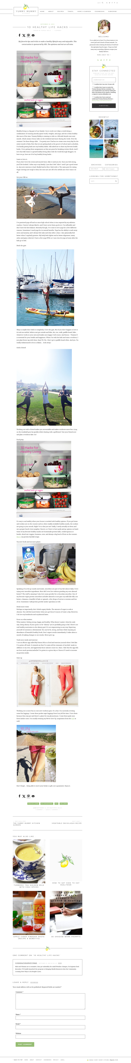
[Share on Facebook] (19, 36)
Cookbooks (100, 11)
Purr (116, 1060)
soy (56, 803)
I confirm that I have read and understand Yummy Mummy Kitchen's (102, 99)
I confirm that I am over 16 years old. (104, 84)
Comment (19, 992)
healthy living (33, 803)
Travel (71, 11)
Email (18, 1024)
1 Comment (57, 30)
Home (42, 11)
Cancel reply (34, 982)
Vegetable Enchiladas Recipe (67, 822)
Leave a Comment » (53, 809)
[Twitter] (109, 3)
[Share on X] (23, 36)
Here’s (19, 537)
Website (18, 1033)
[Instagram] (117, 3)
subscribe (112, 11)
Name (18, 1014)
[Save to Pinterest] (28, 36)
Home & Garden (84, 11)
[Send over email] (33, 36)
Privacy (56, 1060)
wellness (63, 803)
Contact (39, 1060)
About (51, 11)
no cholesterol (46, 803)
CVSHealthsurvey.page (26, 963)
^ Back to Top (18, 1060)
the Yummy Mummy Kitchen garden (26, 823)
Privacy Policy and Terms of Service (102, 100)
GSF (73, 718)
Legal (63, 1060)
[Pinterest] (114, 3)
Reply (59, 963)
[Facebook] (112, 3)
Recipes (60, 11)
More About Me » (104, 55)
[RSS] (107, 3)
